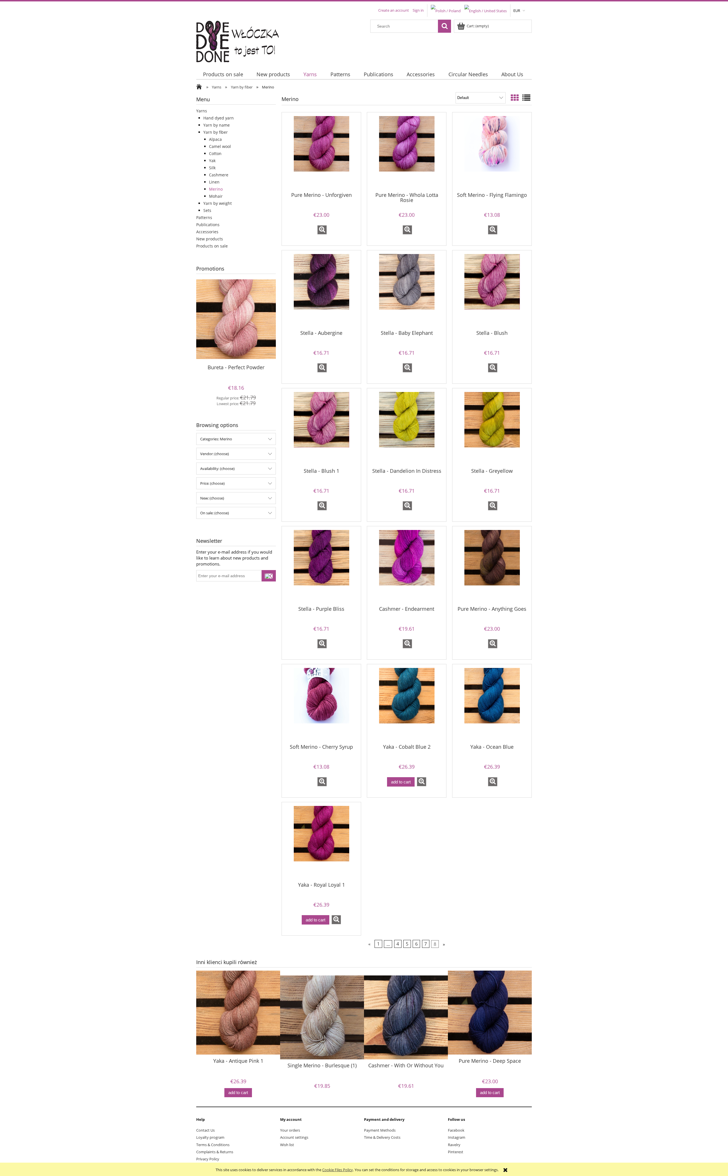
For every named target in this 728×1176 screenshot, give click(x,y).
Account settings (294, 1137)
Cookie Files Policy (337, 1169)
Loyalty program (210, 1137)
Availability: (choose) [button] (217, 468)
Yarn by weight (217, 203)
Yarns (201, 111)
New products (209, 239)
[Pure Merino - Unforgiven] (321, 151)
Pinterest (455, 1151)
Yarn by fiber (215, 132)
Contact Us (205, 1130)
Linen (214, 182)
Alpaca (215, 139)
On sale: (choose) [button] (214, 512)
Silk (212, 167)
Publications (208, 224)
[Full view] (526, 97)
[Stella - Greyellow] (492, 427)
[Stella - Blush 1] (321, 427)
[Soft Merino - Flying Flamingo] (492, 151)
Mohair (216, 196)
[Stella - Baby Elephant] (406, 289)
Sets (207, 210)
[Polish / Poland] (446, 10)
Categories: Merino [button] (216, 438)
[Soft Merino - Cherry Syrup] (321, 703)
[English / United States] (485, 10)
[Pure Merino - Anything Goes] (492, 565)
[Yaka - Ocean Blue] (492, 703)
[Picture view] (515, 97)
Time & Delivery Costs (382, 1137)
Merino (216, 189)
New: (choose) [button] (212, 498)
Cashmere (218, 175)
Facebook (456, 1130)
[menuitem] (223, 74)
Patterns (204, 217)
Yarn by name (216, 125)
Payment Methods (380, 1130)
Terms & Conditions (212, 1144)
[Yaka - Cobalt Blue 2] (406, 703)
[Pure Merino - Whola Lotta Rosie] (406, 151)
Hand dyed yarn (218, 118)
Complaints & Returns (214, 1151)
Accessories (207, 231)
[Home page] (241, 40)
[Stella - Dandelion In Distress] (406, 427)
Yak (212, 160)
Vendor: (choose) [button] (214, 453)
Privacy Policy (207, 1158)
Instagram (456, 1137)
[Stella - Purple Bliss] (321, 565)
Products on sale (212, 246)
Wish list (287, 1144)
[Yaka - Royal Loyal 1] (321, 841)
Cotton (215, 153)
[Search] (444, 26)
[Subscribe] (269, 575)
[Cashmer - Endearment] (406, 565)
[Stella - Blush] (492, 289)
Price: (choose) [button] (212, 483)
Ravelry (454, 1144)
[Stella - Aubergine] (321, 289)
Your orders (290, 1130)
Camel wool (220, 146)
